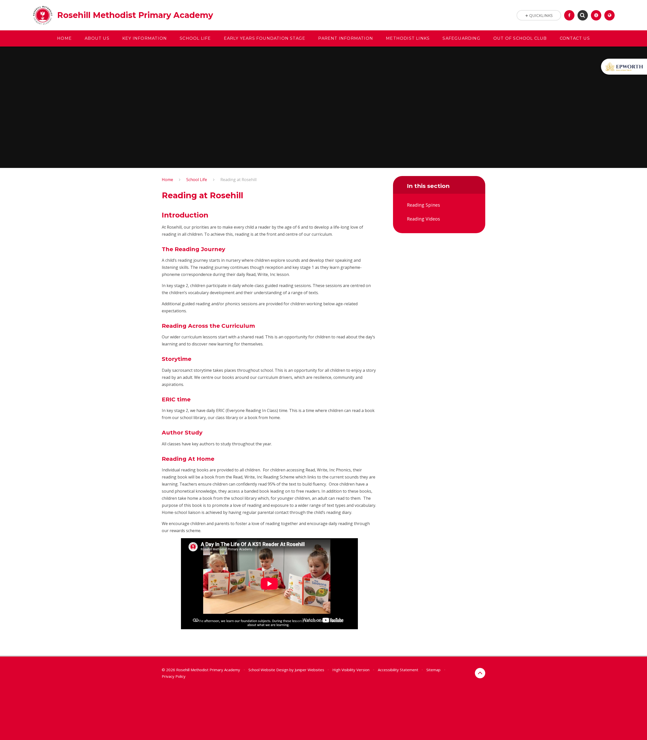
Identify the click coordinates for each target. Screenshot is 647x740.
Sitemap (433, 669)
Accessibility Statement (398, 669)
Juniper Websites (309, 669)
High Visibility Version (350, 669)
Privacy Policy (174, 676)
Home (167, 179)
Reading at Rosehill (238, 179)
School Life (196, 179)
